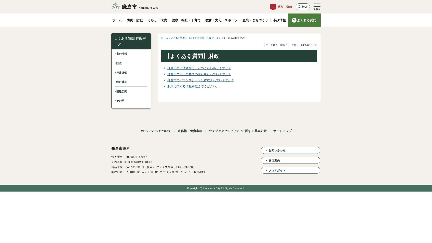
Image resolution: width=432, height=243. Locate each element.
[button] (303, 6)
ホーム (164, 38)
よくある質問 (178, 38)
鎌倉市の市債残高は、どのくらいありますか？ (199, 68)
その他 (120, 100)
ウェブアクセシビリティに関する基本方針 (238, 131)
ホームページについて (156, 131)
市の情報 (121, 53)
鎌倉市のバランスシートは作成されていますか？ (200, 80)
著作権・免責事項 (190, 131)
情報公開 (121, 91)
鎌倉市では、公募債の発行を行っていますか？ (199, 74)
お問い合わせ (277, 150)
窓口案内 (274, 160)
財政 (119, 63)
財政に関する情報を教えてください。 (193, 86)
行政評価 (121, 72)
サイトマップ (282, 131)
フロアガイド (277, 170)
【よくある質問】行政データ (203, 38)
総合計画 (121, 81)
